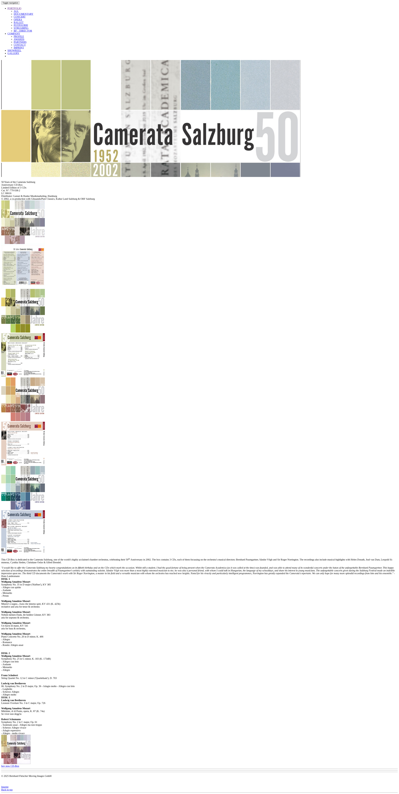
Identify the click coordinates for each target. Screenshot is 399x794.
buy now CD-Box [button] (10, 766)
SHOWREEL (14, 50)
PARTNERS (20, 42)
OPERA (18, 19)
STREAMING (21, 28)
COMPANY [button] (13, 33)
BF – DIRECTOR (23, 30)
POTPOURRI (21, 25)
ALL (16, 11)
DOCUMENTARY (23, 14)
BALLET (19, 22)
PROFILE (19, 36)
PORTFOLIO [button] (14, 8)
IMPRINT (19, 47)
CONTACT (20, 44)
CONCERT (20, 16)
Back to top (7, 789)
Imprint (4, 787)
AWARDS (19, 39)
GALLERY (13, 53)
